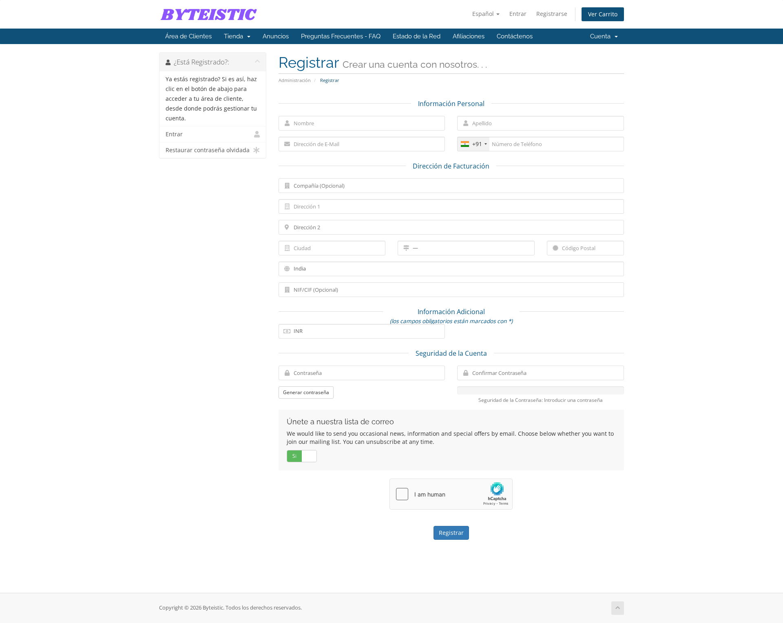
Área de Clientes (188, 36)
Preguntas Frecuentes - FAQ (340, 36)
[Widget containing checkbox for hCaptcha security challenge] (451, 494)
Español (483, 14)
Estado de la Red (416, 36)
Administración (295, 80)
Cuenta (602, 36)
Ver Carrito (602, 14)
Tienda (235, 36)
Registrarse (551, 14)
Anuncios (276, 36)
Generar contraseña (306, 392)
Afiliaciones (468, 36)
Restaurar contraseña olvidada (208, 150)
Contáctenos (515, 36)
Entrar (517, 14)
